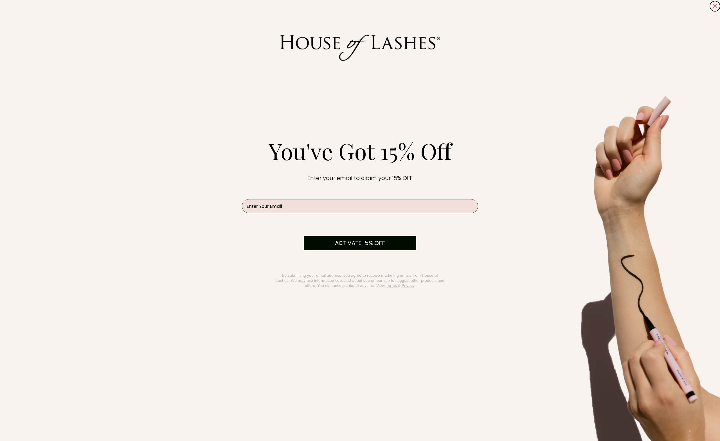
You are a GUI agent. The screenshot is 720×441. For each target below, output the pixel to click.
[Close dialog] (715, 6)
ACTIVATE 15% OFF (360, 243)
